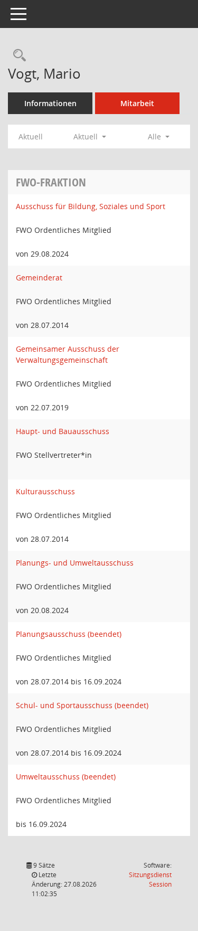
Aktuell (30, 136)
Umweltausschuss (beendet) (66, 777)
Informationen (50, 103)
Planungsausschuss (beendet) (68, 634)
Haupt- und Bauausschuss (62, 431)
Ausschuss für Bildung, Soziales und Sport (90, 206)
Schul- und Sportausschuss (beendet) (82, 705)
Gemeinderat (39, 277)
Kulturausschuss (45, 491)
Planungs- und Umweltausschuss (75, 563)
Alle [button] (155, 136)
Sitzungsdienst (150, 879)
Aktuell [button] (86, 136)
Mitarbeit (137, 103)
